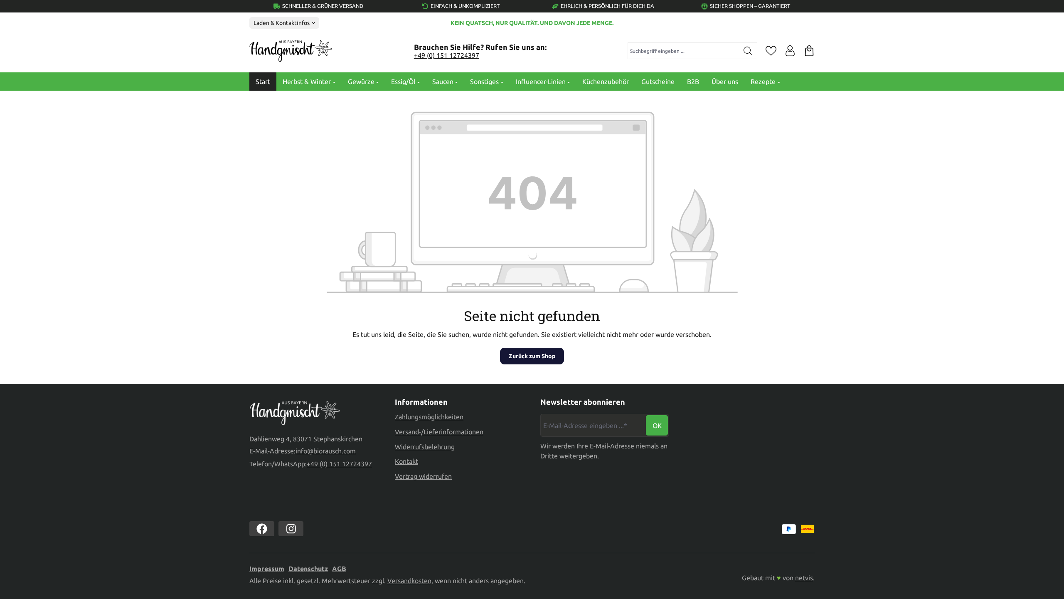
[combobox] (683, 50)
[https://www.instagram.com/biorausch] (290, 528)
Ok (657, 425)
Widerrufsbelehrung (425, 446)
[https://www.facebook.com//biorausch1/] (261, 528)
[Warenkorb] (809, 50)
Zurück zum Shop (532, 356)
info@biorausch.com (326, 451)
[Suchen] (748, 50)
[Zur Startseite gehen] (290, 51)
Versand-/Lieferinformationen (439, 432)
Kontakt (406, 461)
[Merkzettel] (771, 50)
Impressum (266, 568)
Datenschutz (308, 568)
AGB (339, 568)
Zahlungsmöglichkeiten (429, 417)
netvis (804, 578)
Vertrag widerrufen (423, 476)
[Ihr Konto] (790, 50)
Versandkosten (409, 580)
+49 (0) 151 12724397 (446, 55)
